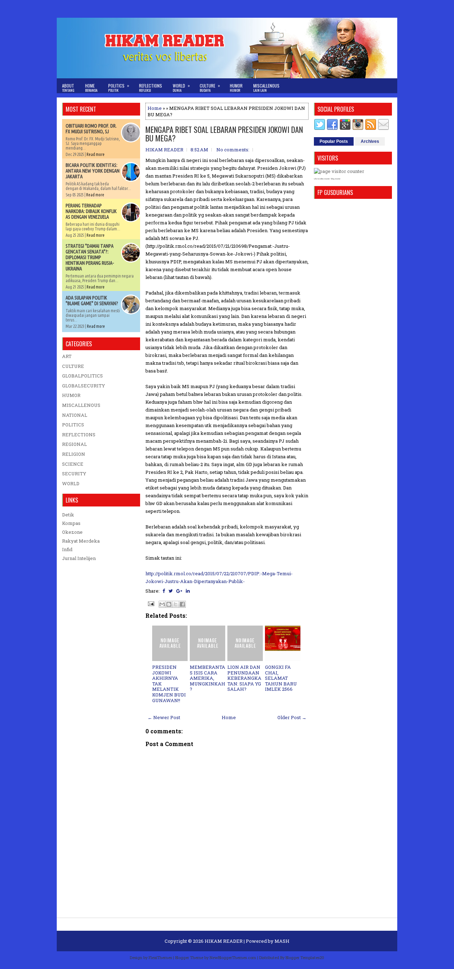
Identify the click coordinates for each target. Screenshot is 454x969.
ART (67, 356)
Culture (210, 87)
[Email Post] (150, 603)
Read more (96, 154)
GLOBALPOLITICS (82, 376)
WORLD (70, 483)
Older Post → (291, 717)
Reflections (150, 88)
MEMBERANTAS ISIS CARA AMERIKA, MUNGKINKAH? (207, 678)
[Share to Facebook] (182, 604)
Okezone (72, 532)
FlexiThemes (160, 957)
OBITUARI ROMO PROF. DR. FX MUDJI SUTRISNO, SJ (91, 128)
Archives (370, 141)
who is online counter (322, 179)
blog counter (335, 179)
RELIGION (73, 454)
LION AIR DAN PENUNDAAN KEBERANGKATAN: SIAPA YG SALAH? (244, 678)
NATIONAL (74, 415)
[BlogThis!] (168, 604)
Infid (67, 549)
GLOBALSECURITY (83, 385)
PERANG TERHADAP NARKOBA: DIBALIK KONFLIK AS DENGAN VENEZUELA (91, 211)
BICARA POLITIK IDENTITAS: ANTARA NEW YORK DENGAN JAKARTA (93, 170)
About (68, 88)
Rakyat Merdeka (81, 541)
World (181, 87)
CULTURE (73, 366)
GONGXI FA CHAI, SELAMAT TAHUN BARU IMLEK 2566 (281, 678)
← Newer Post (164, 717)
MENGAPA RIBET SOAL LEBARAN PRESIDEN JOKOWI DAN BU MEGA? (224, 133)
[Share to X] (175, 604)
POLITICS (73, 424)
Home (91, 88)
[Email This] (162, 604)
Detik (68, 514)
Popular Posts (334, 141)
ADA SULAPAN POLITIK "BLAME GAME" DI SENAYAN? (92, 300)
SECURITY (74, 473)
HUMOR (71, 395)
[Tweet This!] (171, 591)
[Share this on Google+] (179, 591)
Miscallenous (266, 88)
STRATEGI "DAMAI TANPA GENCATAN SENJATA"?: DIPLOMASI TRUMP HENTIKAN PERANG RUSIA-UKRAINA (90, 257)
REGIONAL (74, 444)
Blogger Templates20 (305, 957)
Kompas (71, 523)
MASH (282, 941)
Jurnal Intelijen (79, 558)
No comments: (232, 149)
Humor (236, 88)
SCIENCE (72, 464)
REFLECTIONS (78, 434)
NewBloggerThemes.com (233, 957)
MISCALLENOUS (81, 405)
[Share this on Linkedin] (188, 591)
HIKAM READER (224, 941)
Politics (118, 87)
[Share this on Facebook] (164, 591)
